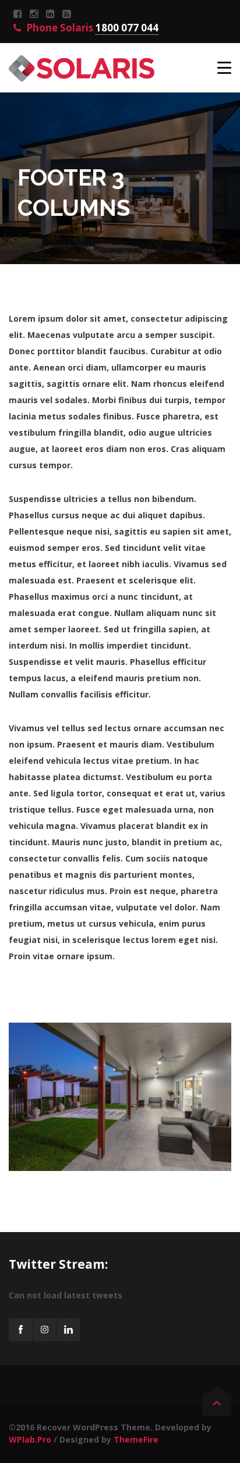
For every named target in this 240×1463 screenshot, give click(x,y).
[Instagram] (35, 14)
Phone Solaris (91, 28)
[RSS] (68, 14)
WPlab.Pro (30, 1439)
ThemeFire (136, 1439)
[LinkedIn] (52, 14)
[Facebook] (19, 14)
